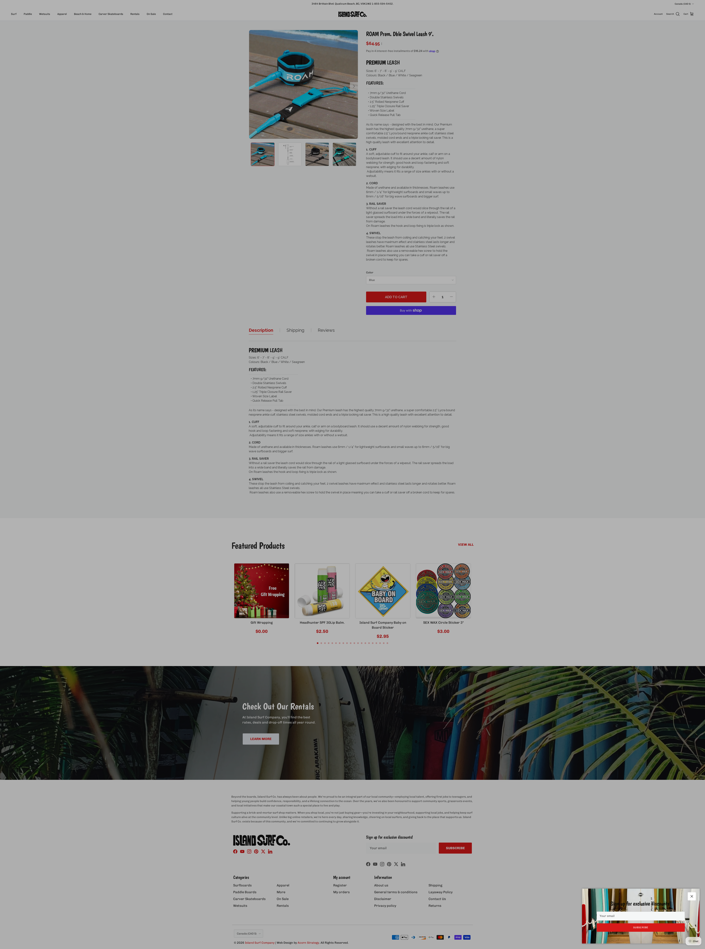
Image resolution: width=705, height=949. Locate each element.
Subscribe (640, 927)
